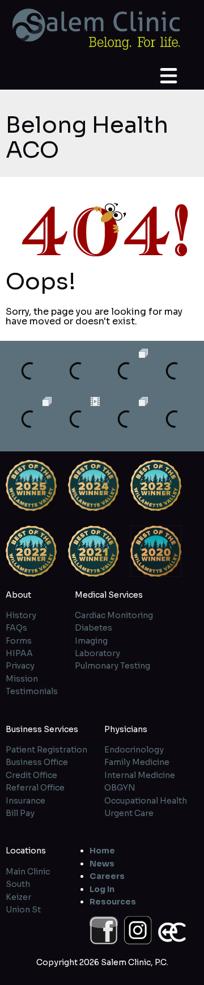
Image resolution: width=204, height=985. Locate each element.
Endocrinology (134, 750)
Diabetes (93, 628)
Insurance (25, 801)
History (21, 615)
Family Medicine (136, 762)
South (18, 884)
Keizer (18, 897)
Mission (22, 679)
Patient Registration (46, 750)
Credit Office (31, 775)
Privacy (20, 666)
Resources (113, 902)
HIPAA (19, 653)
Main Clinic (28, 871)
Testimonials (32, 691)
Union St (23, 909)
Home (102, 851)
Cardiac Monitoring (114, 615)
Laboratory (97, 653)
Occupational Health (145, 801)
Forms (19, 641)
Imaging (91, 641)
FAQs (16, 628)
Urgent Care (129, 813)
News (102, 864)
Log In (102, 889)
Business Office (37, 762)
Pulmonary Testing (112, 666)
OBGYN (119, 788)
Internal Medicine (139, 775)
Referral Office (35, 788)
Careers (107, 876)
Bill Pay (20, 813)
